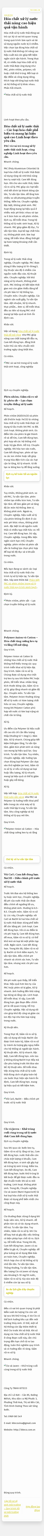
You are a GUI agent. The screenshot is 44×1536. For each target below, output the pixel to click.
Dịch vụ (8, 15)
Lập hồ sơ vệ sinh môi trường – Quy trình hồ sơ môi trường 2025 (12, 1508)
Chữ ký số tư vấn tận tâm (19, 859)
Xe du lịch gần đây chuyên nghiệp (20, 1291)
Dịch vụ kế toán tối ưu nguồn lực (21, 476)
